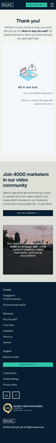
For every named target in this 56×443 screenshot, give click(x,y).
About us (7, 336)
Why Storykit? (10, 319)
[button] (51, 4)
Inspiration (8, 331)
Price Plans (8, 325)
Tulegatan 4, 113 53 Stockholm (12, 297)
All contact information (14, 305)
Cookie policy (10, 373)
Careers (7, 342)
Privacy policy (10, 384)
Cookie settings (11, 379)
